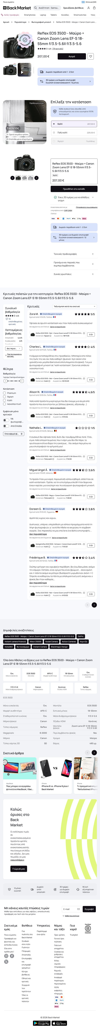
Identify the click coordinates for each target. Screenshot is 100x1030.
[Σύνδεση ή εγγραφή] (88, 7)
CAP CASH (68, 210)
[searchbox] (49, 7)
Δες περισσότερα (38, 534)
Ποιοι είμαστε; (10, 935)
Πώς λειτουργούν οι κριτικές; (14, 355)
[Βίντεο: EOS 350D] (24, 70)
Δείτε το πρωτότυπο (57, 327)
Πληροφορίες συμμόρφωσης (87, 207)
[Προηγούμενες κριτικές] (87, 605)
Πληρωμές (26, 951)
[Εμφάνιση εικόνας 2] (24, 178)
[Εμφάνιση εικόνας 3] (30, 178)
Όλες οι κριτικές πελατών (25, 998)
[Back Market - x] (6, 962)
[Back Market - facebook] (12, 956)
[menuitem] (30, 15)
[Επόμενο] (36, 178)
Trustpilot (74, 935)
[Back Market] (17, 7)
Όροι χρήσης (59, 935)
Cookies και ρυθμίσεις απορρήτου (59, 954)
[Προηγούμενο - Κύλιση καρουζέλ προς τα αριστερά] (87, 752)
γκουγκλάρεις (17, 859)
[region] (50, 776)
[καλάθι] (94, 7)
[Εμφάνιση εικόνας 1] (18, 178)
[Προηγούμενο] (12, 178)
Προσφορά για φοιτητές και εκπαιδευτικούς (11, 941)
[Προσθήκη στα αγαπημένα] (91, 56)
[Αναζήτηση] (35, 8)
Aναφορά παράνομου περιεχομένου (60, 980)
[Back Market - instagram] (6, 956)
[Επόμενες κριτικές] (94, 605)
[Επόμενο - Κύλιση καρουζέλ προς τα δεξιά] (94, 752)
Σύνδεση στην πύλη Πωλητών (26, 944)
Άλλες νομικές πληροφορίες (59, 963)
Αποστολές (26, 954)
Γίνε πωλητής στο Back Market (27, 934)
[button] (25, 40)
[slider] (5, 381)
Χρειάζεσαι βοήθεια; (73, 7)
